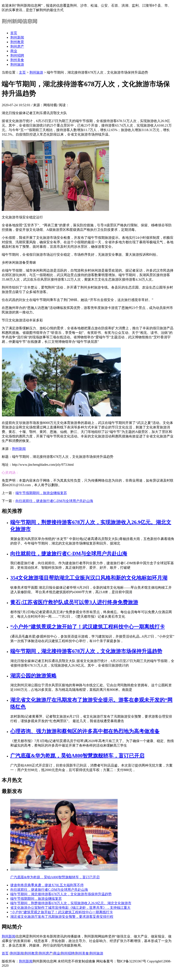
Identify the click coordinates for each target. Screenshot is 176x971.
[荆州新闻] (20, 25)
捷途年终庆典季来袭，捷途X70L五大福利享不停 (47, 885)
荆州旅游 (17, 64)
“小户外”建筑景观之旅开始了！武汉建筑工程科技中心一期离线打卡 (87, 626)
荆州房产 (17, 46)
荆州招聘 (17, 55)
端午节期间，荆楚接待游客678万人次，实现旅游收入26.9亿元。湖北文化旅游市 (70, 903)
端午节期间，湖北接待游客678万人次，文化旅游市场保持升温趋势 (86, 651)
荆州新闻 (17, 37)
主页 (22, 72)
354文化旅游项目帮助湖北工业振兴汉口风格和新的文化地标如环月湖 (88, 578)
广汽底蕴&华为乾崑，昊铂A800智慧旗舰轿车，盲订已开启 (77, 755)
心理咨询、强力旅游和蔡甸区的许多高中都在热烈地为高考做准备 (85, 731)
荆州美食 (17, 60)
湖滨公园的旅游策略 (33, 675)
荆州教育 (17, 42)
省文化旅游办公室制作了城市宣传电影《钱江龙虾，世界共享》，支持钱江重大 (70, 907)
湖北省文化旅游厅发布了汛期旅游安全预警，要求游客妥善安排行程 (61, 916)
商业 (13, 51)
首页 (13, 33)
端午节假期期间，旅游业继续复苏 (41, 493)
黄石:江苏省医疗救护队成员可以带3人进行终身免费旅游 (74, 602)
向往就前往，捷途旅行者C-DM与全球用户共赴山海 (54, 501)
